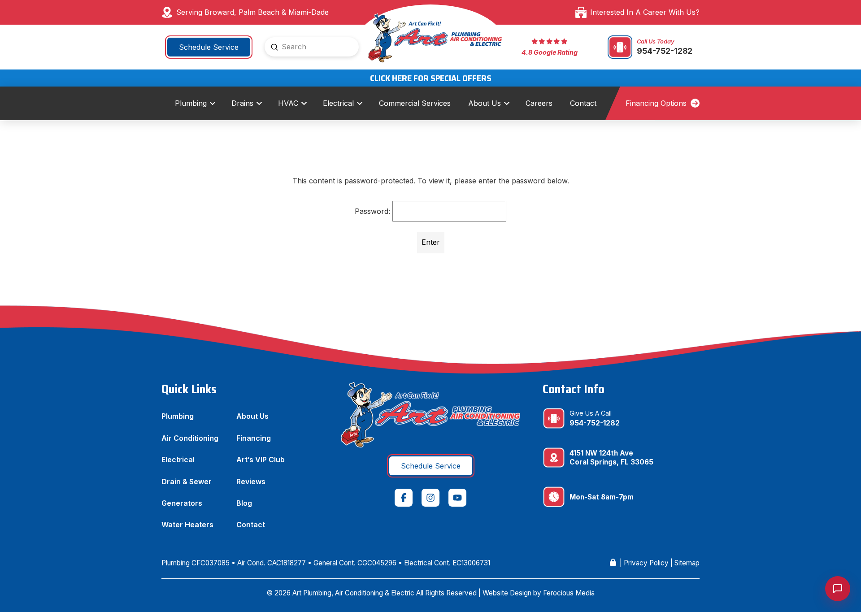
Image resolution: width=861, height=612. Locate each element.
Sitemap (687, 563)
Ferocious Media (569, 593)
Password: (373, 211)
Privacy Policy (646, 563)
